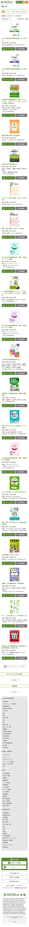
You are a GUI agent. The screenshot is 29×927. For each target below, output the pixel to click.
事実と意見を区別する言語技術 (11, 135)
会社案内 (12, 885)
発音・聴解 (5, 717)
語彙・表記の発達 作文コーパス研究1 (13, 228)
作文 (4, 720)
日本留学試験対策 (7, 733)
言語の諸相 (5, 842)
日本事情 (5, 745)
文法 (4, 713)
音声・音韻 (5, 819)
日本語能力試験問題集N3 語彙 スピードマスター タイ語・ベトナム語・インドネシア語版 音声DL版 (14, 101)
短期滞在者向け (6, 706)
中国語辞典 (5, 785)
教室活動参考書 (6, 815)
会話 (4, 722)
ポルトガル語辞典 (7, 789)
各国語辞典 (5, 794)
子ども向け (5, 710)
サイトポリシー (19, 885)
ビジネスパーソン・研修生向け (10, 704)
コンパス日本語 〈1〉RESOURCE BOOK (14, 492)
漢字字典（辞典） (7, 775)
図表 (4, 766)
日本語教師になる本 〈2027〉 (10, 555)
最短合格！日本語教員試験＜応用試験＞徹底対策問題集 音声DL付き (14, 647)
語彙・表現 (5, 724)
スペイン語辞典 (6, 782)
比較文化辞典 (6, 805)
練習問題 (5, 729)
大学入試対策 (6, 738)
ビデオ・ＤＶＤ (6, 754)
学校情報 (5, 740)
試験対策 (5, 833)
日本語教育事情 (6, 835)
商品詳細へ (22, 49)
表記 (4, 829)
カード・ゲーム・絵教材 (8, 761)
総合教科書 (5, 701)
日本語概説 (5, 817)
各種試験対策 (6, 736)
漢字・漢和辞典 (6, 798)
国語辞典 (5, 796)
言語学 (4, 831)
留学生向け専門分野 (7, 708)
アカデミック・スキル (8, 845)
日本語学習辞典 (6, 773)
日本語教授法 (6, 812)
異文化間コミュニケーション (9, 838)
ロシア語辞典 (6, 791)
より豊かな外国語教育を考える (11, 359)
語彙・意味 (5, 822)
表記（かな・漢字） (7, 727)
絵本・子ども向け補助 (8, 764)
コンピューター (6, 757)
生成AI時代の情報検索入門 (9, 164)
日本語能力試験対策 (7, 731)
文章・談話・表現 (7, 824)
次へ (24, 666)
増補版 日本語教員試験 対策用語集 (13, 583)
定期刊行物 (5, 747)
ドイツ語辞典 (6, 787)
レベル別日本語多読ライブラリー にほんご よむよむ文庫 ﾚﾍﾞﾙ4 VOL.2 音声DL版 (14, 293)
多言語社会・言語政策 (8, 840)
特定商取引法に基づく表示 (21, 888)
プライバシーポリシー (8, 888)
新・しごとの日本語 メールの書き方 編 (14, 615)
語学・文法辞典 (6, 801)
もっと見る (14, 680)
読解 (4, 715)
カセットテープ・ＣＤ (8, 759)
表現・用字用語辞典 (7, 803)
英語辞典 (5, 778)
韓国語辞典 (5, 780)
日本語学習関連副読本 (8, 743)
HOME (7, 885)
